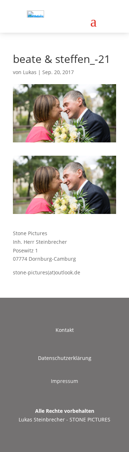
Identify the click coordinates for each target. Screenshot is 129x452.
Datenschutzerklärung (64, 358)
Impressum (64, 381)
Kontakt (65, 330)
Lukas (30, 72)
